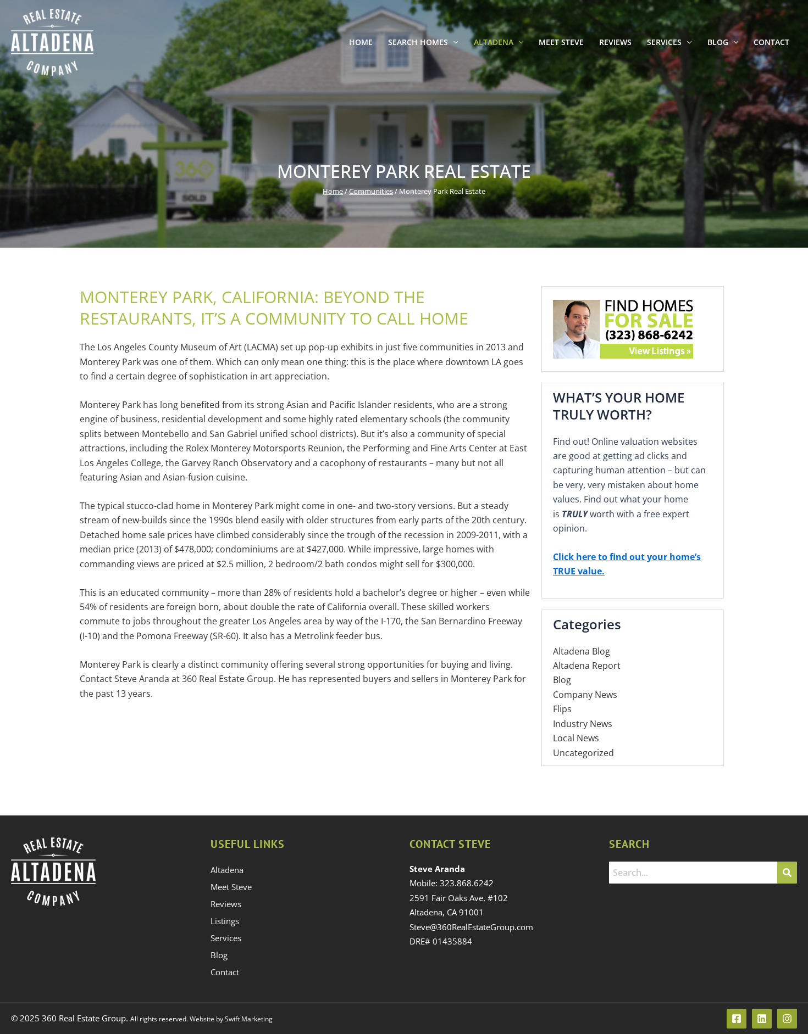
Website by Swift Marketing (230, 1019)
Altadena (493, 42)
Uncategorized (583, 753)
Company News (585, 695)
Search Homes (418, 42)
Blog (717, 42)
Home (361, 42)
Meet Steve (561, 42)
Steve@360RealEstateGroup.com (471, 926)
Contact (771, 42)
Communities (371, 191)
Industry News (582, 724)
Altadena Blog (581, 651)
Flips (562, 709)
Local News (576, 738)
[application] (453, 42)
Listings (225, 920)
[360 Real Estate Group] (52, 41)
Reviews (615, 42)
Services (664, 42)
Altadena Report (587, 665)
